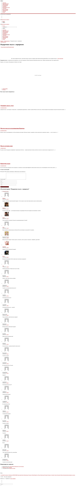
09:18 (7, 257)
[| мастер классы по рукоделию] (4, 19)
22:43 (7, 334)
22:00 (7, 237)
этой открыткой (60, 58)
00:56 (7, 315)
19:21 (7, 353)
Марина (3, 198)
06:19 (7, 286)
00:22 (7, 276)
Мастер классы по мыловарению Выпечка (12, 128)
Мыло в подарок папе (6, 146)
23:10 (7, 363)
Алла (3, 227)
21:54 (7, 208)
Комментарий (3, 179)
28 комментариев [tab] (5, 191)
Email (1, 182)
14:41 (7, 305)
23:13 (7, 373)
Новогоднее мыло (5, 163)
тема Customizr (13, 478)
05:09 (7, 392)
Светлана (4, 246)
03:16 (7, 460)
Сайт (1, 184)
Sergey (3, 217)
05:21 (7, 431)
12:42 (7, 450)
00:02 (7, 382)
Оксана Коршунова (4, 47)
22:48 (7, 266)
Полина (3, 207)
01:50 (7, 324)
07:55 (7, 295)
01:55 (7, 411)
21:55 (7, 218)
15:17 (7, 402)
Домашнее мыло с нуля (6, 105)
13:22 (7, 344)
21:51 (7, 199)
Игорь (3, 256)
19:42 (7, 421)
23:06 (7, 247)
